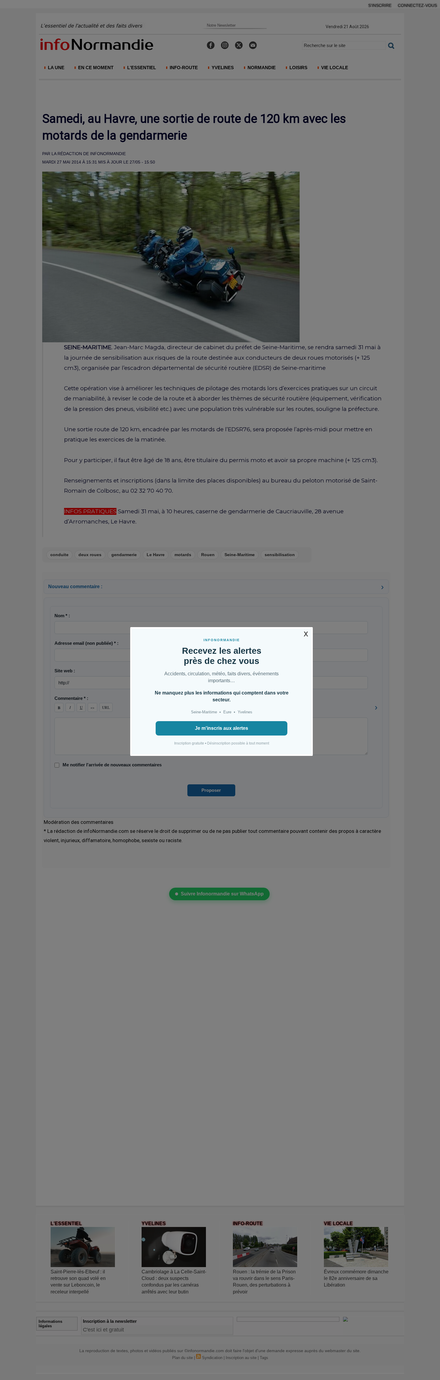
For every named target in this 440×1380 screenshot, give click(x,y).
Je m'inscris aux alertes (221, 728)
